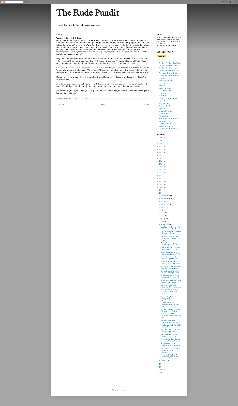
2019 (161, 158)
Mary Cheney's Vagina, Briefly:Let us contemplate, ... (171, 344)
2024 (161, 144)
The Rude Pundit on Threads (168, 129)
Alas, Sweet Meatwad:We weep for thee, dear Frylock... (169, 350)
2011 (161, 181)
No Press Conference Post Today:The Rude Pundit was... (169, 291)
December (164, 195)
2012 (161, 178)
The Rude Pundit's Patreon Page (170, 63)
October (163, 201)
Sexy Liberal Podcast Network (169, 76)
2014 (161, 173)
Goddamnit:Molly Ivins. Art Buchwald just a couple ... (170, 356)
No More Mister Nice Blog (167, 88)
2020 (161, 155)
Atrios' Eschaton (164, 103)
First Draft (162, 83)
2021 (161, 152)
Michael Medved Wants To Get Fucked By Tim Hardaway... (171, 262)
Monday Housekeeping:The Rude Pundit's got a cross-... (171, 244)
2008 (161, 190)
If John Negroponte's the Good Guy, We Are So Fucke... (171, 248)
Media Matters (163, 96)
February (164, 224)
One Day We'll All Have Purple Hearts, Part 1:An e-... (171, 310)
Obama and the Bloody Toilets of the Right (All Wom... (171, 281)
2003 (161, 373)
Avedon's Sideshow (165, 111)
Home (103, 104)
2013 (161, 175)
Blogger (123, 390)
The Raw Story (164, 116)
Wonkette (162, 78)
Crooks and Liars (164, 121)
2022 (161, 149)
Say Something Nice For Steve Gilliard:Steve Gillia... (171, 232)
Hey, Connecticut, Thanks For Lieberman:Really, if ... (170, 330)
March (163, 222)
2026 (161, 138)
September (165, 204)
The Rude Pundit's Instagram (168, 70)
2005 (161, 367)
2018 (161, 161)
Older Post (145, 104)
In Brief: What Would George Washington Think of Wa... (170, 276)
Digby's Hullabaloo (165, 106)
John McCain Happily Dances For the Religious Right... (171, 267)
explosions (75, 43)
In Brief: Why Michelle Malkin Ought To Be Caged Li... (170, 335)
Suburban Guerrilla (165, 124)
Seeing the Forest (165, 114)
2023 (161, 146)
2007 (161, 193)
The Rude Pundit (87, 13)
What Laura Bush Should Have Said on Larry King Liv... (171, 228)
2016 (161, 167)
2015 (161, 170)
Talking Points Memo (166, 126)
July (162, 210)
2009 (161, 187)
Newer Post (61, 104)
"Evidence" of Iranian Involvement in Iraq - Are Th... (170, 304)
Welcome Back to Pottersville (168, 118)
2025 (161, 141)
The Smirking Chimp (165, 91)
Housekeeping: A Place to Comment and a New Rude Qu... (171, 315)
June (162, 213)
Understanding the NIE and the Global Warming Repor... (171, 340)
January (164, 360)
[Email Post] (86, 98)
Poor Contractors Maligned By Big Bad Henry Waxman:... (171, 326)
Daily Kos (162, 108)
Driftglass (162, 86)
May (162, 216)
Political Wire (163, 93)
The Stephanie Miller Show (168, 73)
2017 (161, 164)
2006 (161, 364)
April (162, 219)
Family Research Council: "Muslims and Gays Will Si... (171, 321)
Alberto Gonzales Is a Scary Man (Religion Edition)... (170, 258)
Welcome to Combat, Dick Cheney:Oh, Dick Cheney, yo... (170, 238)
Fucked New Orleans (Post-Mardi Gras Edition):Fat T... (170, 253)
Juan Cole (162, 101)
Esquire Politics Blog (166, 81)
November (164, 198)
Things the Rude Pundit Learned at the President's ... (171, 286)
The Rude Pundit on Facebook (169, 68)
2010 (161, 184)
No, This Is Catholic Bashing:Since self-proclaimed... (168, 298)
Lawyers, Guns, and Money (168, 98)
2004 (161, 370)
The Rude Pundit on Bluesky (168, 65)
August (163, 207)
